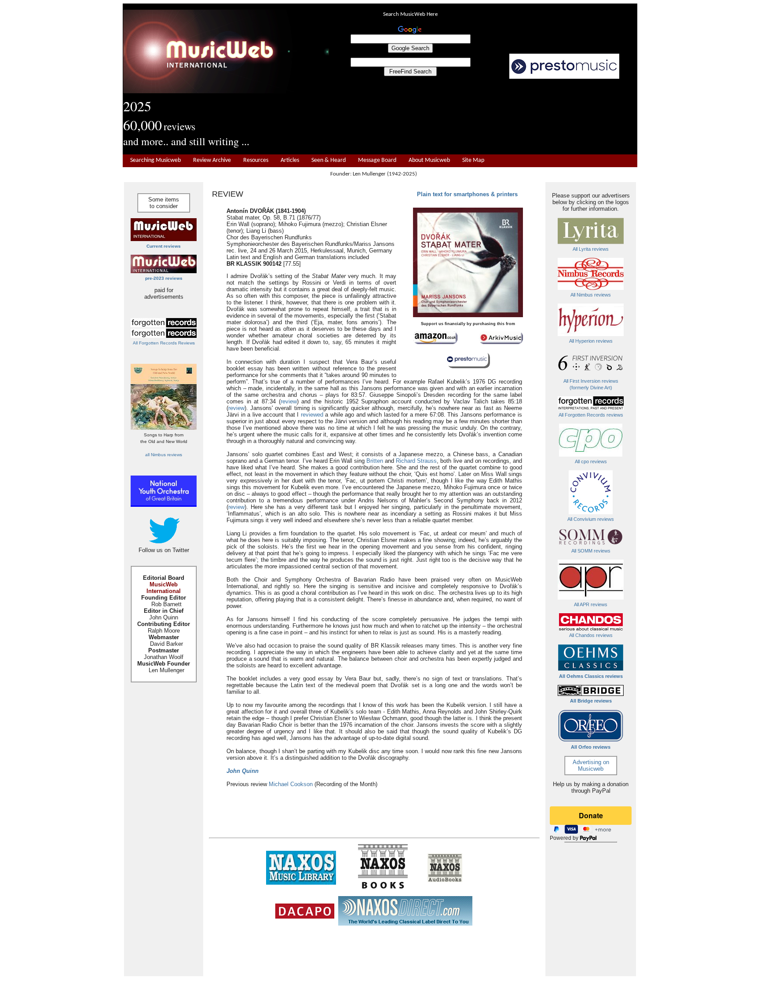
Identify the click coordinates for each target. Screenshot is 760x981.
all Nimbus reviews (163, 454)
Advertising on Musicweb (591, 765)
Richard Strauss (416, 461)
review (289, 401)
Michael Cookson (291, 784)
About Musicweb (429, 160)
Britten (374, 461)
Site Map (473, 160)
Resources (255, 160)
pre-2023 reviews (164, 278)
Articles (290, 160)
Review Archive (212, 160)
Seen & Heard (328, 160)
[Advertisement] (483, 117)
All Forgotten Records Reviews (164, 342)
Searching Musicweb (155, 160)
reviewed (312, 414)
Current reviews (163, 246)
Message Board (377, 160)
